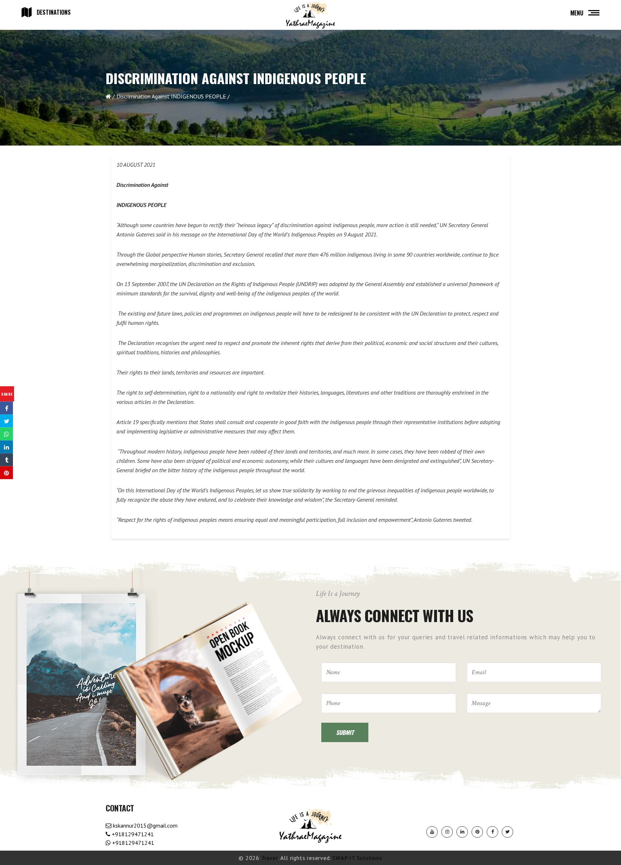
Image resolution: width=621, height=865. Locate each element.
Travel (269, 857)
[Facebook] (492, 832)
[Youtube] (432, 832)
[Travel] (310, 15)
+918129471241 (132, 834)
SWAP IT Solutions (357, 857)
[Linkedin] (462, 832)
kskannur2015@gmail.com (144, 825)
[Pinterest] (477, 832)
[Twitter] (507, 832)
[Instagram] (447, 832)
